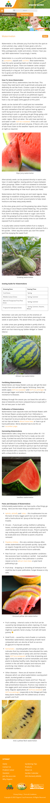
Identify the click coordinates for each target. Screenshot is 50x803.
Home (5, 764)
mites (24, 513)
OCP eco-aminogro (37, 390)
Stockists (6, 773)
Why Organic (8, 779)
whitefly (15, 513)
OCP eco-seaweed (23, 121)
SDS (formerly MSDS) (33, 776)
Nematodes (9, 649)
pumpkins (8, 60)
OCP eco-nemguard (17, 656)
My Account (25, 14)
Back (45, 36)
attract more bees (26, 421)
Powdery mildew (11, 542)
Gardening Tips (31, 764)
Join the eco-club (9, 776)
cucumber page (11, 426)
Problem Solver (8, 770)
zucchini (25, 60)
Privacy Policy (17, 794)
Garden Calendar (31, 773)
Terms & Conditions (30, 794)
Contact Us (7, 767)
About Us (28, 770)
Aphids (8, 513)
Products (28, 767)
